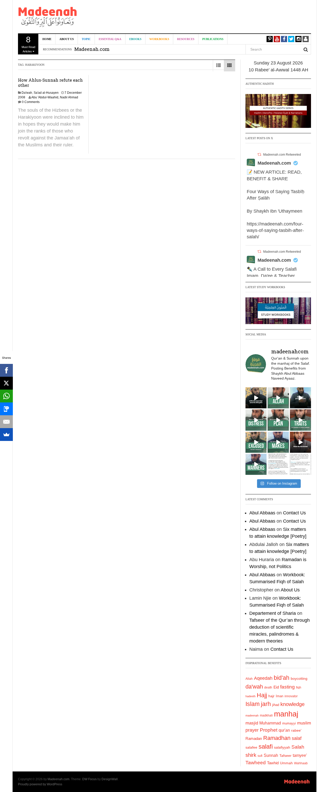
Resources (185, 39)
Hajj (262, 695)
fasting (287, 687)
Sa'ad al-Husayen (46, 93)
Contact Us (294, 512)
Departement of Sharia (272, 613)
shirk (250, 755)
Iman (279, 696)
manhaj (286, 714)
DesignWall (110, 779)
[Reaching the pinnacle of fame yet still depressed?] (300, 397)
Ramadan (253, 738)
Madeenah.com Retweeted (282, 154)
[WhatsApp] (6, 396)
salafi (266, 746)
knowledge (292, 704)
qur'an (284, 730)
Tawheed (255, 762)
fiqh (298, 687)
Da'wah (27, 93)
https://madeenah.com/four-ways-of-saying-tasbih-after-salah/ (275, 230)
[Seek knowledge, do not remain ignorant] (256, 442)
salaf (296, 738)
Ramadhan (276, 738)
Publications (212, 39)
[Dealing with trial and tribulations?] (278, 419)
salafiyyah (282, 747)
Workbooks (159, 39)
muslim (304, 723)
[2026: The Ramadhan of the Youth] (278, 464)
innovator (291, 696)
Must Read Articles (28, 44)
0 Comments (31, 102)
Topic (86, 39)
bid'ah (281, 677)
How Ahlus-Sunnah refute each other (50, 82)
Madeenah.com (274, 163)
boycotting (299, 678)
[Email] (6, 421)
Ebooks (135, 39)
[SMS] (6, 408)
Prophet (268, 730)
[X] (6, 383)
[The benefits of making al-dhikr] (256, 419)
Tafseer (285, 755)
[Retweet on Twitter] (259, 154)
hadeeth (250, 696)
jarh (266, 704)
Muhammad (270, 723)
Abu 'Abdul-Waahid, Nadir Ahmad (54, 97)
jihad (275, 705)
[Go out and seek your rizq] (278, 397)
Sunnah (271, 755)
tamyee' (300, 755)
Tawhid (273, 763)
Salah (297, 747)
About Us (66, 39)
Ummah (286, 763)
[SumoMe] (6, 434)
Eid (276, 687)
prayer (252, 730)
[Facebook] (6, 370)
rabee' (296, 730)
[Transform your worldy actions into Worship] (278, 442)
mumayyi (289, 723)
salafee (251, 747)
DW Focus (89, 779)
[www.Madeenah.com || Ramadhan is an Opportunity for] (300, 464)
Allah (249, 679)
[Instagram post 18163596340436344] (300, 442)
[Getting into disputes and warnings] (256, 397)
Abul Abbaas (262, 512)
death (268, 687)
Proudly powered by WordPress (40, 784)
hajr (271, 696)
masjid (251, 723)
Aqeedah (263, 678)
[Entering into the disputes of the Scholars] (256, 464)
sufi (260, 756)
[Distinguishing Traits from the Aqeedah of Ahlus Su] (300, 419)
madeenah (252, 715)
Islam (252, 704)
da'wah (254, 686)
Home (46, 39)
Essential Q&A (110, 39)
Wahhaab (301, 763)
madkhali (266, 715)
